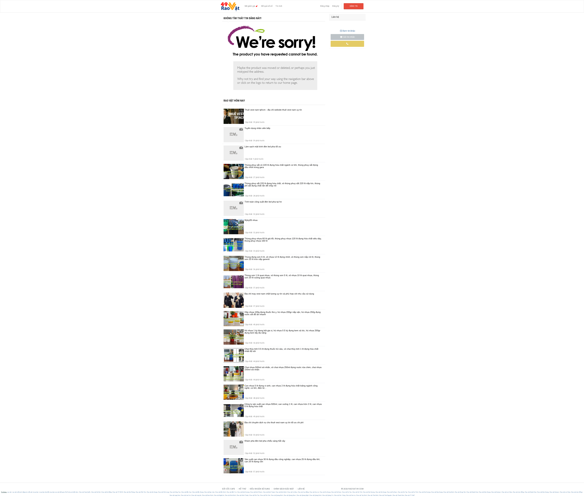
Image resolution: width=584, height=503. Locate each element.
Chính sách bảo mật (284, 489)
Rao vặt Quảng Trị (328, 495)
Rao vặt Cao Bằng (303, 492)
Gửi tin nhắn (349, 37)
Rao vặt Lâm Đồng (518, 492)
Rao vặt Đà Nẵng (106, 492)
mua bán (35, 492)
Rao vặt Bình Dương (243, 492)
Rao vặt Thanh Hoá (398, 495)
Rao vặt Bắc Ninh (220, 492)
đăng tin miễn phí (28, 492)
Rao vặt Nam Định (208, 495)
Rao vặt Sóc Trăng (340, 495)
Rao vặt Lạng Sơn (175, 495)
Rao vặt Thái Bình (373, 495)
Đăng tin (354, 6)
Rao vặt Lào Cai (186, 495)
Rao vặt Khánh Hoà (472, 492)
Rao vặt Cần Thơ (141, 492)
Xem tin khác (348, 31)
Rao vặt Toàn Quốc (85, 492)
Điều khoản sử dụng (260, 489)
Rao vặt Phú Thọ (254, 495)
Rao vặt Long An (196, 495)
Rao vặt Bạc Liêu (209, 492)
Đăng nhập (324, 6)
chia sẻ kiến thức (73, 492)
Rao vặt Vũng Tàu (175, 492)
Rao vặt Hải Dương (369, 492)
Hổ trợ (242, 489)
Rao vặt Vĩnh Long (163, 492)
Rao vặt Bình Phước (256, 492)
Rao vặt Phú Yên (265, 495)
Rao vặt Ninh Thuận (242, 495)
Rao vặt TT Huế (409, 495)
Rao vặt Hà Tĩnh (357, 492)
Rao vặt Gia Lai (314, 492)
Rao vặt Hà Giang (325, 492)
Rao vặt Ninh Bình (230, 495)
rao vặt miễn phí (17, 492)
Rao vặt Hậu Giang (437, 492)
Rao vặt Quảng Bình (277, 495)
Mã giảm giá (250, 6)
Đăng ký (335, 6)
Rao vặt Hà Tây (347, 492)
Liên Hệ (301, 489)
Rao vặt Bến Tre (231, 492)
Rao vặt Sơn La (351, 495)
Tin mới (278, 6)
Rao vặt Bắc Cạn (186, 492)
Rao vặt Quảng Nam (289, 495)
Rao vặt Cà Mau (292, 492)
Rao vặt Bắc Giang (198, 492)
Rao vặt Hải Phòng (129, 492)
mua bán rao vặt (54, 492)
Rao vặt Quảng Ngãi (302, 495)
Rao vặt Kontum (496, 492)
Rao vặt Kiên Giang (485, 492)
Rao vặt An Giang (152, 492)
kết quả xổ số (64, 492)
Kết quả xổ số (266, 6)
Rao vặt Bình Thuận (269, 492)
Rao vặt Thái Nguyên (385, 495)
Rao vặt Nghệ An (219, 495)
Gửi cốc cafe (228, 489)
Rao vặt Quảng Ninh (315, 495)
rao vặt (9, 492)
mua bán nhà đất (44, 492)
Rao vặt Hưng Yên (460, 492)
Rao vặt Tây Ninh (361, 495)
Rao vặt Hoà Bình (448, 492)
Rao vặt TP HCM (117, 492)
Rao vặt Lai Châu (507, 492)
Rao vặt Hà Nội (96, 492)
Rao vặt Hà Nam (336, 492)
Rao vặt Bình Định (281, 492)
